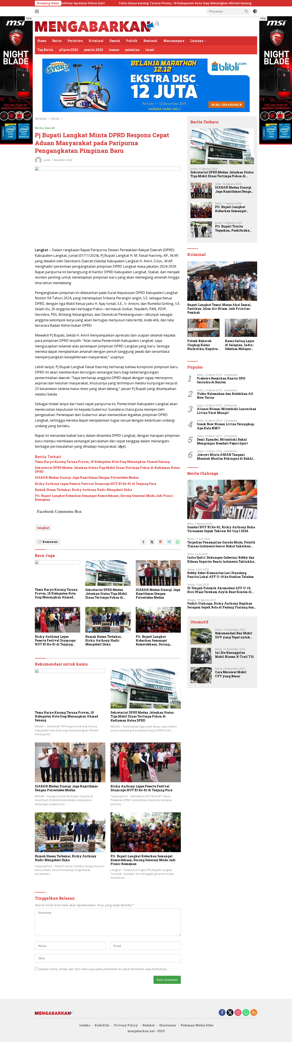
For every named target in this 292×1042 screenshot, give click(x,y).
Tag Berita (45, 50)
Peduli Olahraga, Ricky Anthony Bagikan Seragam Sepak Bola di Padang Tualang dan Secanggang (220, 605)
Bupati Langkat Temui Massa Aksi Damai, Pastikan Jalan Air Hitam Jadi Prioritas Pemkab (219, 308)
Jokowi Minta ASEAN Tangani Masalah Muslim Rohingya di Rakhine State (227, 456)
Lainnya (196, 41)
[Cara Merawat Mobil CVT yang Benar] (201, 675)
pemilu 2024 (93, 50)
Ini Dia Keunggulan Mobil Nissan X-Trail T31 (234, 654)
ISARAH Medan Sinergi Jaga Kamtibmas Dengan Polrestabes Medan (87, 478)
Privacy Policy (126, 1025)
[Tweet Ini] (152, 542)
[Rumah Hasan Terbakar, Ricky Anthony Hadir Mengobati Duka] (108, 619)
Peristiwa (75, 41)
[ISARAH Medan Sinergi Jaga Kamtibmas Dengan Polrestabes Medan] (158, 573)
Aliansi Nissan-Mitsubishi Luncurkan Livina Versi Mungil (226, 411)
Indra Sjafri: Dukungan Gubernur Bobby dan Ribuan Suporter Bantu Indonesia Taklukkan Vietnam (221, 559)
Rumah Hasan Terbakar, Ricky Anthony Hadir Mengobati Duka (83, 490)
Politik (131, 41)
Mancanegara (173, 41)
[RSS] (253, 1013)
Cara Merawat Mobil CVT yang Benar (230, 674)
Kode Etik (101, 1025)
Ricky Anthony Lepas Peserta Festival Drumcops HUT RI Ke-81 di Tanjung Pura (95, 484)
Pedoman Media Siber (197, 1025)
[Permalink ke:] (38, 160)
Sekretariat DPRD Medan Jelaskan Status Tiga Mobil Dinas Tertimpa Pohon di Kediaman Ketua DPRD (107, 470)
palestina (132, 50)
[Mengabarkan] (97, 26)
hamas (114, 50)
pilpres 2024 (68, 50)
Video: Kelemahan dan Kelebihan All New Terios (225, 396)
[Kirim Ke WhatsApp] (177, 542)
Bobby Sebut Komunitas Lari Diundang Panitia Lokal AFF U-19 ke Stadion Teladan (220, 575)
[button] (246, 11)
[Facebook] (222, 1013)
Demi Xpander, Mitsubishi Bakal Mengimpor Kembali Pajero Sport (222, 441)
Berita (57, 41)
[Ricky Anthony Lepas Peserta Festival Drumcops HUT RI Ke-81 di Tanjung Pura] (57, 619)
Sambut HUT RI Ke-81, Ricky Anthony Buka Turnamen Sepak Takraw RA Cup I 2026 (221, 529)
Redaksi (148, 1025)
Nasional (150, 41)
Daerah (114, 41)
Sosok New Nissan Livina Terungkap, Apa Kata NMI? (226, 426)
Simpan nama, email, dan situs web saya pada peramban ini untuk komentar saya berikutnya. (102, 969)
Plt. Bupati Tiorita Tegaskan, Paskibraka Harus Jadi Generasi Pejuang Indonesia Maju (233, 228)
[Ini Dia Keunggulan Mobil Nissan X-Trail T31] (201, 656)
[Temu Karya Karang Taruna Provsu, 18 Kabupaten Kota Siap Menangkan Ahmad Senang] (57, 573)
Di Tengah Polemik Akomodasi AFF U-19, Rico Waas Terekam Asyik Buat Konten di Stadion (219, 590)
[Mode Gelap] (255, 11)
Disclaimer (167, 1025)
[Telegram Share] (169, 542)
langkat (43, 528)
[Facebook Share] (143, 542)
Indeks (84, 1025)
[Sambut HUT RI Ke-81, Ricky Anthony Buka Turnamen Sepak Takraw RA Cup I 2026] (222, 499)
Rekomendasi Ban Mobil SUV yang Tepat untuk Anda (233, 635)
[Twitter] (230, 1013)
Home (41, 41)
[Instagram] (237, 1013)
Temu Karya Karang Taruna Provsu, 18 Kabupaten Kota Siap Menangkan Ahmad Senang (147, 3)
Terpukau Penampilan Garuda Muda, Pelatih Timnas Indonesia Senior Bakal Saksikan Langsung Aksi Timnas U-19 (221, 544)
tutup (29, 18)
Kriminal (96, 41)
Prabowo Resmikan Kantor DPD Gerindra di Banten (221, 380)
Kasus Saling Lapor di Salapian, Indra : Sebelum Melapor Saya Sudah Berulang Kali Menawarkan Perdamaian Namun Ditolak (240, 345)
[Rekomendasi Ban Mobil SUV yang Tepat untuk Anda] (201, 636)
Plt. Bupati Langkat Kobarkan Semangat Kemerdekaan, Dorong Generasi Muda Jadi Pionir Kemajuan (104, 498)
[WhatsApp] (245, 1013)
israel (149, 50)
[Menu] (38, 11)
